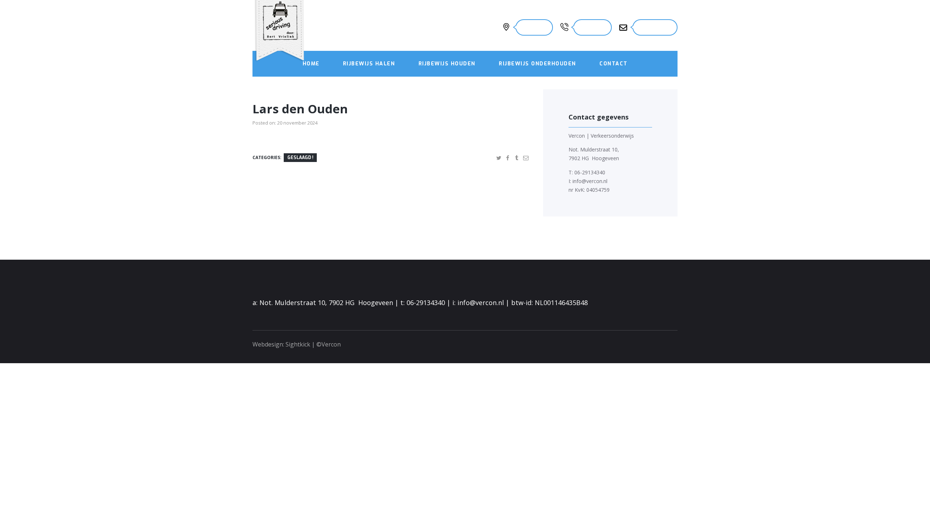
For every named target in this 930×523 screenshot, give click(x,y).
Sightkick (298, 344)
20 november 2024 (297, 122)
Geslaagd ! (300, 158)
